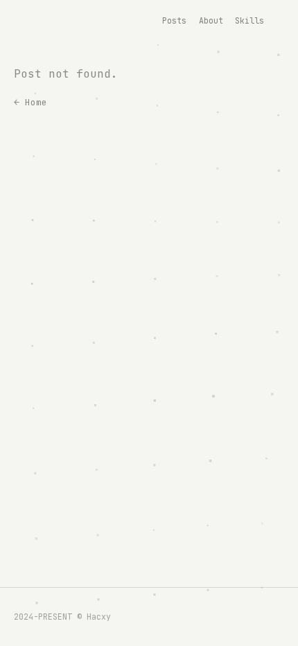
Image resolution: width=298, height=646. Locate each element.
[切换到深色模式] (287, 21)
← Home (30, 102)
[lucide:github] (276, 21)
